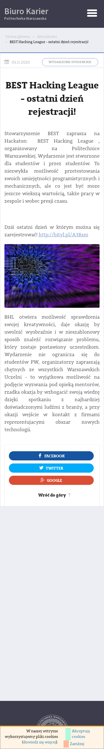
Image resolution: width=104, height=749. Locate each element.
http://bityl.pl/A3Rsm (63, 235)
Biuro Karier (26, 13)
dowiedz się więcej (39, 742)
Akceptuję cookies (81, 734)
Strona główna (18, 36)
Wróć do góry (52, 495)
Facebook (54, 456)
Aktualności (47, 36)
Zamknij (77, 743)
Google (54, 480)
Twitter (54, 468)
